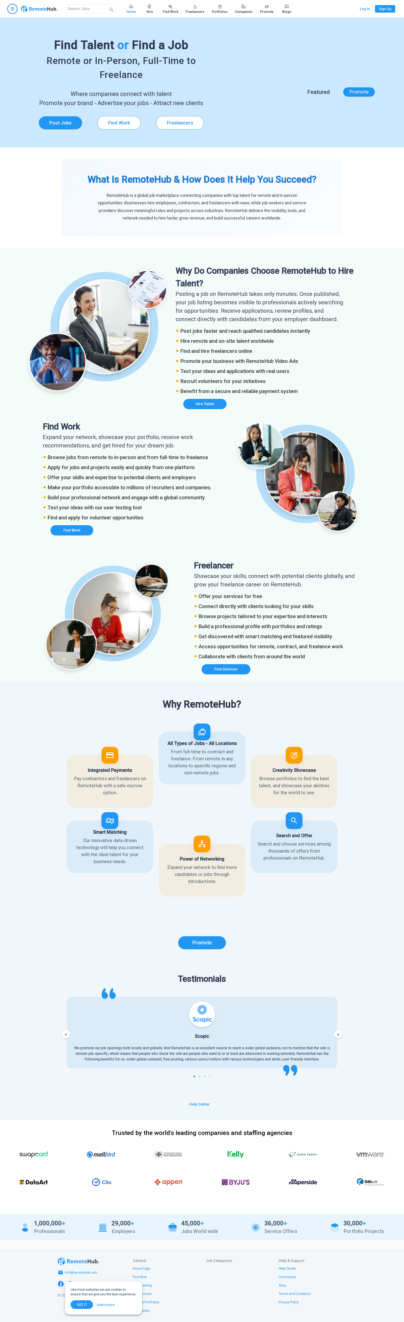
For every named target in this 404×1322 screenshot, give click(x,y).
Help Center (199, 1104)
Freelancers (180, 123)
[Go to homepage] (39, 9)
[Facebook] (60, 1283)
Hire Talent (205, 404)
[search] (90, 9)
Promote (359, 92)
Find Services (226, 669)
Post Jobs (60, 123)
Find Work (119, 123)
